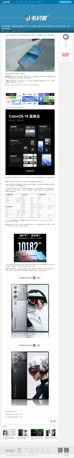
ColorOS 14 (24, 31)
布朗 (66, 40)
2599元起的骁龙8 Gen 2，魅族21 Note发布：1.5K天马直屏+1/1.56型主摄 (51, 438)
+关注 (66, 46)
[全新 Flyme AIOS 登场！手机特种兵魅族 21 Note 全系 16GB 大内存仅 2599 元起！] (37, 432)
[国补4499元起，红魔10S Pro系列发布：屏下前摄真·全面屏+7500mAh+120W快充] (23, 432)
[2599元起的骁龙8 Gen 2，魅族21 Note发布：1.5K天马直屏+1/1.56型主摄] (51, 432)
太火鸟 (37, 450)
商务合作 (19, 452)
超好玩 (37, 448)
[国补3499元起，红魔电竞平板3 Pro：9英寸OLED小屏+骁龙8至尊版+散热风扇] (9, 432)
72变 (48, 448)
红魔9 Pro (19, 31)
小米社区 (42, 450)
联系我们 (19, 448)
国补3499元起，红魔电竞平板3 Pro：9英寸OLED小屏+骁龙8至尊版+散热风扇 (9, 438)
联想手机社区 (31, 450)
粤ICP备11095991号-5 (31, 455)
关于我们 (19, 450)
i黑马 (48, 450)
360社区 (42, 448)
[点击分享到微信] (55, 421)
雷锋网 (31, 448)
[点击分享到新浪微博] (51, 421)
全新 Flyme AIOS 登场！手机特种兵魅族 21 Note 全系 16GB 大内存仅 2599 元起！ (37, 438)
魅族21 (15, 31)
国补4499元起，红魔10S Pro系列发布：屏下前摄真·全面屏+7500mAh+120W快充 (23, 438)
